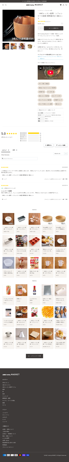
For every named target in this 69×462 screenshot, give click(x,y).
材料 (4, 389)
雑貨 (4, 402)
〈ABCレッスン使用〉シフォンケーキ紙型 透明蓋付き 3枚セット (17, 175)
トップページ (40, 10)
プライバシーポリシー (8, 447)
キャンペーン (6, 414)
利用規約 (5, 444)
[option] (34, 1)
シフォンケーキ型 (48, 10)
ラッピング (5, 396)
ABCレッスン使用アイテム (9, 387)
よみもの (5, 417)
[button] (64, 179)
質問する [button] (49, 145)
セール (4, 405)
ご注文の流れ (6, 431)
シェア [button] (5, 179)
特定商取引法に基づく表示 (9, 442)
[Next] (33, 46)
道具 (4, 393)
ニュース (5, 421)
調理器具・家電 (6, 398)
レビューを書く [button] (62, 145)
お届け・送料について (8, 429)
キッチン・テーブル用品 (9, 400)
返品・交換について (8, 436)
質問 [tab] (14, 150)
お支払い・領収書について (9, 433)
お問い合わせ (6, 440)
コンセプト (5, 412)
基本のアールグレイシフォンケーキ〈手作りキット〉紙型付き (50, 57)
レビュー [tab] (4, 150)
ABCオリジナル (6, 385)
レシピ (4, 419)
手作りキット (6, 382)
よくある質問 (6, 438)
